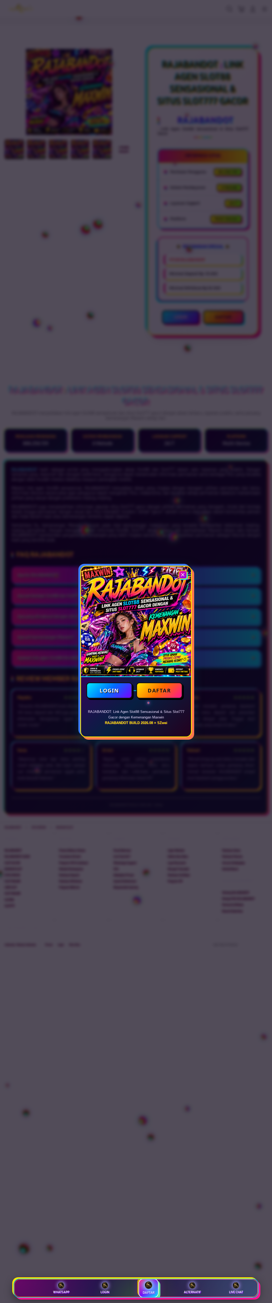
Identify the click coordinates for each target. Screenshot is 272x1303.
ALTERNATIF (192, 1292)
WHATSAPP (61, 1292)
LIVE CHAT (236, 1292)
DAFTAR (159, 690)
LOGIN (109, 690)
